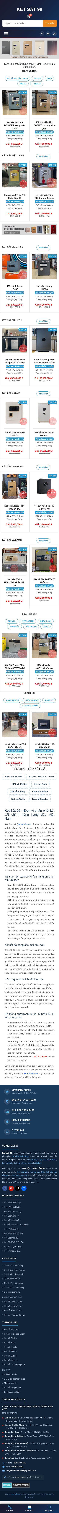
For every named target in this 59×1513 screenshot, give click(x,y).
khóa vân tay (11, 996)
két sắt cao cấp (40, 969)
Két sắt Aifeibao (40, 791)
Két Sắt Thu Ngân (12, 1207)
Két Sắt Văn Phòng (12, 1211)
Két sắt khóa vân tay (13, 1306)
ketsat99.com (24, 824)
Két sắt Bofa (40, 784)
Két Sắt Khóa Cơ (11, 1229)
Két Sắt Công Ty (11, 1216)
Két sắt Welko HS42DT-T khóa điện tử (14, 582)
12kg (14, 596)
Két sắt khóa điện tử (13, 1302)
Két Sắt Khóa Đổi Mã (13, 1233)
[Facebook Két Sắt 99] (4, 1188)
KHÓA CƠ (49, 700)
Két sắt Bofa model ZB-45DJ (15, 434)
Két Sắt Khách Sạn (12, 1203)
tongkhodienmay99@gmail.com (21, 1470)
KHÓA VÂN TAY (32, 700)
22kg (14, 300)
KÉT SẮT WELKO (11, 540)
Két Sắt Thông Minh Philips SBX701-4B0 (15, 666)
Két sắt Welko (18, 799)
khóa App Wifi (14, 1003)
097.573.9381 (40, 1056)
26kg (14, 446)
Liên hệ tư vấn (10, 1374)
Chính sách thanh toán (14, 1274)
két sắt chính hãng (19, 1156)
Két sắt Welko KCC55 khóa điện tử (15, 745)
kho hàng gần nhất (14, 1069)
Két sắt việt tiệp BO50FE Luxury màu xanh (14, 125)
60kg (44, 593)
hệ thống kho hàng (37, 1045)
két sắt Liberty (20, 1163)
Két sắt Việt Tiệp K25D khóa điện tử (44, 196)
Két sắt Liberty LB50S (44, 287)
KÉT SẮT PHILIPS (11, 320)
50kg (14, 139)
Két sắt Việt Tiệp (11, 1329)
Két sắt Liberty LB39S (14, 287)
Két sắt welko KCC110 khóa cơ (44, 666)
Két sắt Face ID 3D (12, 1310)
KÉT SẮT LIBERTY (12, 247)
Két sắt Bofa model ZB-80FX (44, 434)
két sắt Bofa (7, 1163)
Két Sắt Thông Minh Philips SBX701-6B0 (15, 361)
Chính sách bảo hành (13, 1283)
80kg (14, 208)
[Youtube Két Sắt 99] (11, 1188)
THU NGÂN (15, 627)
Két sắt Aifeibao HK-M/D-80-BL (14, 507)
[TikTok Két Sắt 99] (17, 1188)
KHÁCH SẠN (45, 621)
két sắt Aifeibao (34, 1163)
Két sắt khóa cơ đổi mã (14, 1315)
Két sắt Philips (19, 784)
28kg (44, 758)
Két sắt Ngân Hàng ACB (14, 1364)
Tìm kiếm (50, 23)
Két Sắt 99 (16, 1494)
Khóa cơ (50, 988)
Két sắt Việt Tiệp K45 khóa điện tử (15, 196)
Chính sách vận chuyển (14, 1270)
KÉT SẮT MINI (28, 621)
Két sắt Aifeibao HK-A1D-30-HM (44, 745)
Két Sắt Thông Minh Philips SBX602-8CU (44, 361)
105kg (15, 373)
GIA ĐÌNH (12, 621)
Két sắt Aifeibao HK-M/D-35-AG (44, 507)
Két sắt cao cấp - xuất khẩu (16, 1225)
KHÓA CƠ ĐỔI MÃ (30, 706)
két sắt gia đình (37, 1172)
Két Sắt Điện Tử (11, 1238)
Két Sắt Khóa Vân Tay (14, 1242)
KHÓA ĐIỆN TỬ (12, 700)
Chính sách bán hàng (13, 1265)
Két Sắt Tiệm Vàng (12, 1246)
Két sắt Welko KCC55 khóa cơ (44, 581)
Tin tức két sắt (10, 1383)
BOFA (49, 78)
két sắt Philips (49, 1160)
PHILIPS (37, 78)
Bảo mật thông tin (12, 1292)
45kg (44, 208)
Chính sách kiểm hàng (14, 1287)
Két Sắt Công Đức (12, 1251)
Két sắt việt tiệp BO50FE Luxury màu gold (44, 125)
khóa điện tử (31, 992)
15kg (44, 519)
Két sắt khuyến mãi (12, 1388)
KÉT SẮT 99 (29, 9)
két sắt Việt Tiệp (34, 1160)
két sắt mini (22, 1172)
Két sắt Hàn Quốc (12, 1220)
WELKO (23, 84)
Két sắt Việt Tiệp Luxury (17, 78)
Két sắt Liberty (18, 791)
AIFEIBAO (36, 84)
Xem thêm (43, 321)
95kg (44, 679)
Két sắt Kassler (40, 799)
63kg (44, 446)
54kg (14, 519)
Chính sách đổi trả (12, 1279)
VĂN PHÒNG (31, 627)
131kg (44, 373)
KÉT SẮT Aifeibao (12, 466)
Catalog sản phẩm (12, 1392)
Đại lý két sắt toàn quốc (14, 1379)
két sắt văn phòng (45, 965)
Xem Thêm (43, 248)
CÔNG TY (47, 627)
